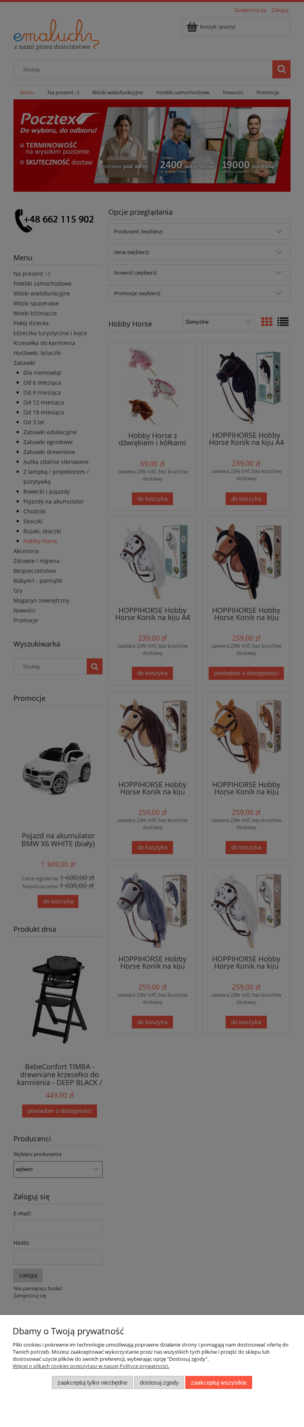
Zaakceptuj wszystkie (219, 1382)
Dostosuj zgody (159, 1382)
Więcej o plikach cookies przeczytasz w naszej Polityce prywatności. (91, 1366)
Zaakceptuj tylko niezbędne (92, 1382)
